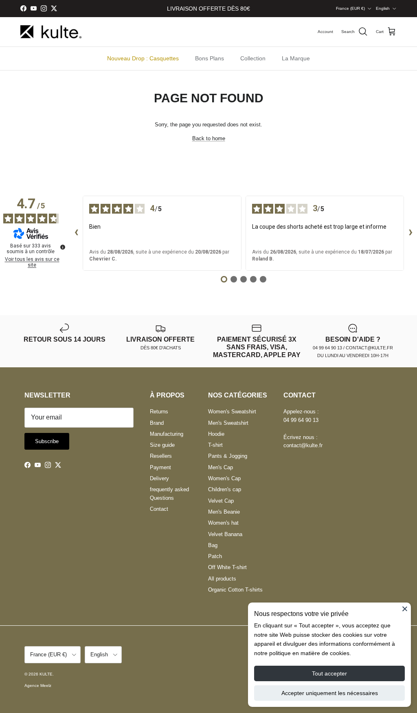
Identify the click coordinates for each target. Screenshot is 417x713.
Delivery (159, 478)
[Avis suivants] (410, 233)
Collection (253, 58)
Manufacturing (166, 434)
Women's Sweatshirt (232, 411)
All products (222, 579)
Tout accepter (329, 673)
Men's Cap (220, 467)
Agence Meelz (37, 685)
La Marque (296, 58)
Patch (215, 556)
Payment (160, 467)
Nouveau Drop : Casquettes (143, 58)
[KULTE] (50, 32)
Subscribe (47, 441)
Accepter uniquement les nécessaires (329, 693)
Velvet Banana (225, 534)
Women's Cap (224, 478)
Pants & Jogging (227, 456)
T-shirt (215, 445)
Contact (159, 509)
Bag (212, 545)
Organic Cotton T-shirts (235, 590)
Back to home (208, 138)
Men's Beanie (224, 512)
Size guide (162, 445)
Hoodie (216, 434)
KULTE (46, 674)
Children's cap (224, 489)
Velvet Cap (221, 501)
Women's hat (223, 523)
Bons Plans (209, 58)
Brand (157, 423)
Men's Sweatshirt (228, 423)
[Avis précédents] (76, 233)
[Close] (405, 609)
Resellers (161, 456)
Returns (159, 411)
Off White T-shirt (227, 567)
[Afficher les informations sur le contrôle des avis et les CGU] (62, 247)
